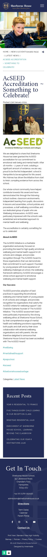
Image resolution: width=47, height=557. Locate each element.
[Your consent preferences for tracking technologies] (9, 553)
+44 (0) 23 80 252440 (23, 493)
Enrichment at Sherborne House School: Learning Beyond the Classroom (20, 429)
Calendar (23, 513)
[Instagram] (19, 522)
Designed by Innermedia (23, 547)
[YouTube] (34, 522)
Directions (23, 503)
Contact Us (23, 527)
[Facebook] (12, 522)
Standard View (22, 535)
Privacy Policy (27, 539)
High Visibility (34, 535)
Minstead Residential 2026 (20, 420)
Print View (12, 535)
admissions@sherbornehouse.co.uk (23, 498)
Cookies (38, 539)
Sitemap (8, 539)
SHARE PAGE (33, 52)
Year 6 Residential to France (22, 404)
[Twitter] (27, 522)
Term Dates (23, 510)
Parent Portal (23, 516)
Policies (17, 539)
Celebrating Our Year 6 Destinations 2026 (19, 441)
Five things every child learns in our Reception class (23, 412)
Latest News (19, 379)
